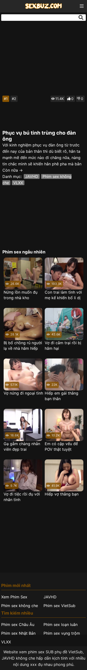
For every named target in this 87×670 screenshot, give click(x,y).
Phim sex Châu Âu (17, 624)
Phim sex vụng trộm (62, 633)
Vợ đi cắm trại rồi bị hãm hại (63, 345)
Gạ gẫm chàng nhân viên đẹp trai (22, 446)
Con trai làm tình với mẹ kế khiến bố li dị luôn (63, 295)
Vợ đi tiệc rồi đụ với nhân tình (22, 497)
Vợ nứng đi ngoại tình (23, 393)
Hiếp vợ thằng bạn (62, 494)
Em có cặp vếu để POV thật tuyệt (61, 446)
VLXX (18, 182)
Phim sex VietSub (59, 605)
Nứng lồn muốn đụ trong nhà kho (20, 295)
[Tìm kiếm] (81, 17)
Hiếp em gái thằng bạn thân (61, 396)
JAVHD (31, 176)
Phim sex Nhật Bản (18, 633)
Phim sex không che (19, 605)
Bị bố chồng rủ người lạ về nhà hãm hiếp (23, 345)
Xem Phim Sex (14, 596)
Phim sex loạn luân (61, 624)
